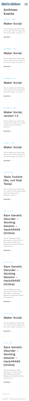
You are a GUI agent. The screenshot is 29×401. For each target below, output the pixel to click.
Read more (8, 37)
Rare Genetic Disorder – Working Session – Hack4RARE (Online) (13, 224)
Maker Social (13, 23)
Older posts (6, 394)
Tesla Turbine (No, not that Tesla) (13, 180)
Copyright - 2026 (7, 399)
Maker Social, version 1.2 (13, 113)
